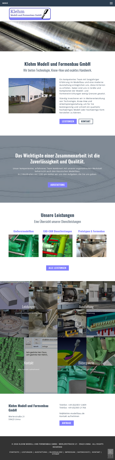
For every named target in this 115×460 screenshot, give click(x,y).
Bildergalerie (56, 452)
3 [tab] (52, 47)
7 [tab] (65, 47)
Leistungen (68, 121)
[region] (57, 36)
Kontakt (85, 121)
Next (111, 35)
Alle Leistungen (57, 268)
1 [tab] (46, 47)
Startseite (14, 452)
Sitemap (55, 454)
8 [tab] (69, 47)
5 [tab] (59, 47)
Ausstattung (57, 184)
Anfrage (66, 423)
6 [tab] (62, 47)
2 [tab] (49, 47)
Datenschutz (83, 452)
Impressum (70, 452)
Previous (3, 35)
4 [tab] (56, 47)
